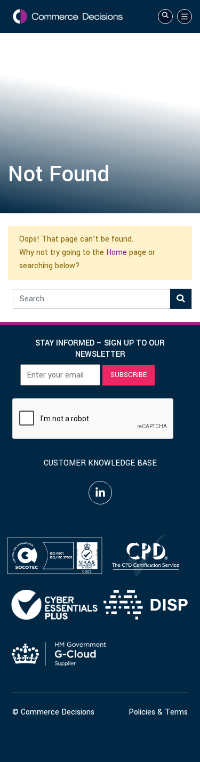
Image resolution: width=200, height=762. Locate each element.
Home (116, 252)
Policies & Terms (158, 712)
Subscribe (128, 375)
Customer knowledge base (100, 463)
